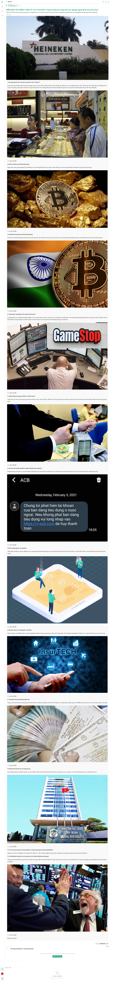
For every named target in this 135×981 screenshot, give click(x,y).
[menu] (2, 488)
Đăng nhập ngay (57, 956)
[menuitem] (2, 2)
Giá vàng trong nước (28, 948)
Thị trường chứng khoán (16, 948)
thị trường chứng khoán (78, 317)
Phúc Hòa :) (10, 4)
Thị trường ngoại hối (12, 5)
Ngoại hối (9, 14)
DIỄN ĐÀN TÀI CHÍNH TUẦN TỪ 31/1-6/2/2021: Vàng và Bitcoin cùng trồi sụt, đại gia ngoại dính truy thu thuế (52, 10)
